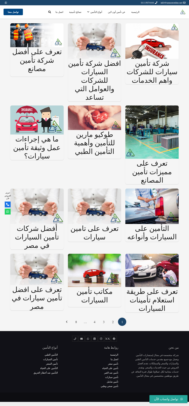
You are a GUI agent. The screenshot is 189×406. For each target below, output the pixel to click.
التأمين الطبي (51, 354)
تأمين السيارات (50, 359)
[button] (50, 12)
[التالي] (67, 322)
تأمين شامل (112, 381)
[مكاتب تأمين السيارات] (94, 255)
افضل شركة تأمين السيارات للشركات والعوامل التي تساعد (94, 80)
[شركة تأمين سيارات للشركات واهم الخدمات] (152, 25)
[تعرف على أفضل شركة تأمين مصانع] (37, 25)
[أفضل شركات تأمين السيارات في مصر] (37, 190)
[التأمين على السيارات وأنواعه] (152, 190)
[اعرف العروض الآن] (8, 212)
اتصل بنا (114, 359)
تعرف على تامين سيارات (94, 232)
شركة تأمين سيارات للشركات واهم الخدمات (152, 71)
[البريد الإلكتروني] (81, 339)
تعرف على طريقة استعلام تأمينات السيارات (152, 299)
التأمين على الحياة (49, 368)
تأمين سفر (113, 363)
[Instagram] (101, 339)
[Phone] (8, 204)
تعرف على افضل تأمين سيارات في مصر (37, 297)
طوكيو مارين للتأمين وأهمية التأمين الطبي (94, 142)
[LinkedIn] (94, 339)
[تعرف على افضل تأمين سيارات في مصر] (37, 255)
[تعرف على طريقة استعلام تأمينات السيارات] (152, 255)
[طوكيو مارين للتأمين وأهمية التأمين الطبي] (94, 107)
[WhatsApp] (6, 2)
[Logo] (182, 12)
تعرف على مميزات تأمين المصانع (152, 171)
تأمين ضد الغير (111, 372)
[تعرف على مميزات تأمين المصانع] (152, 107)
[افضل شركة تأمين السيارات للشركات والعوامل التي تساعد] (94, 25)
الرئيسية (114, 354)
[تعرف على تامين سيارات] (94, 190)
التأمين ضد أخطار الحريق (46, 372)
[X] (107, 339)
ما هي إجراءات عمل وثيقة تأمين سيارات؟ (37, 147)
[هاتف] (75, 339)
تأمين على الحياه (110, 368)
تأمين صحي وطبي (109, 386)
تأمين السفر (52, 363)
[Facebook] (114, 339)
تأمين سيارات (111, 377)
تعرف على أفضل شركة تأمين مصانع (37, 60)
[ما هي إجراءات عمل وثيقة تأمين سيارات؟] (37, 107)
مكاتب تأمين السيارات (94, 295)
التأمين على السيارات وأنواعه (152, 232)
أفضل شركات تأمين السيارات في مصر (37, 236)
